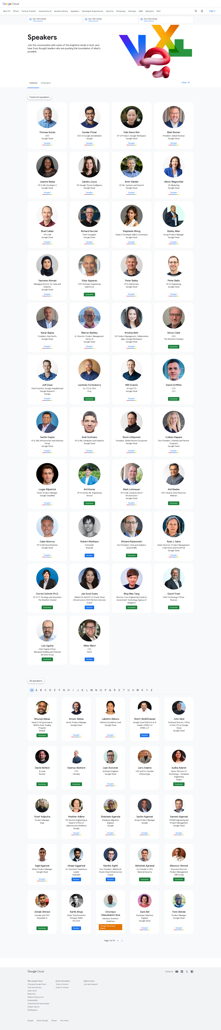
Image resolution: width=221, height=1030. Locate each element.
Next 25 (6, 11)
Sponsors (149, 11)
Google (30, 1021)
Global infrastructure (36, 997)
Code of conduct (62, 987)
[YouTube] (176, 971)
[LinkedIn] (181, 971)
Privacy (54, 1021)
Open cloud (32, 991)
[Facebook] (192, 971)
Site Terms (64, 1021)
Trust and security (34, 987)
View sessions (38, 21)
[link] (47, 125)
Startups (132, 11)
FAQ (158, 11)
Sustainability (33, 1000)
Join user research (91, 984)
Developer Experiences (92, 11)
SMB (141, 11)
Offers (16, 11)
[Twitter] (187, 971)
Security (109, 11)
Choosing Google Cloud (37, 984)
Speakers (75, 11)
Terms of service (62, 984)
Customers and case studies (38, 1004)
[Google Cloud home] (11, 3)
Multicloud (31, 994)
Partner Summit (29, 11)
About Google (42, 1021)
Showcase (120, 11)
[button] (202, 11)
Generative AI (45, 11)
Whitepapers (32, 1010)
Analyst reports (33, 1007)
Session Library (61, 11)
